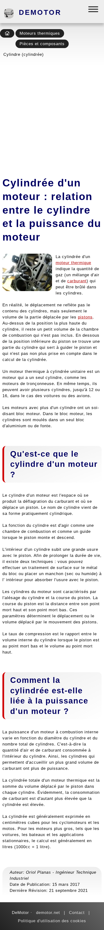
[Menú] (94, 10)
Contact (77, 912)
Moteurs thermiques (40, 33)
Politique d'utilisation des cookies (52, 920)
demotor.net (48, 912)
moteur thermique (73, 262)
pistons (85, 317)
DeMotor (40, 12)
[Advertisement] (52, 115)
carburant (77, 280)
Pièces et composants (42, 43)
